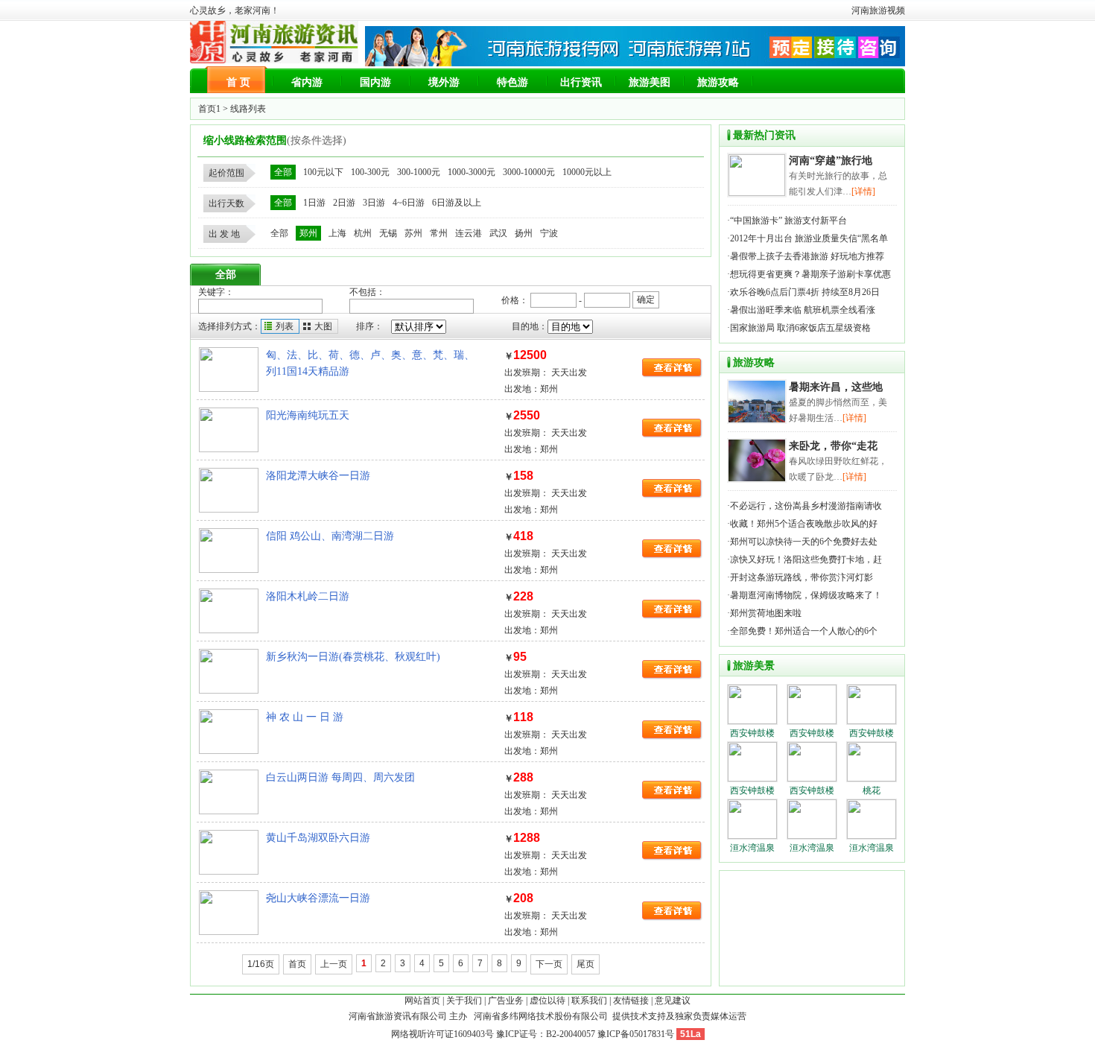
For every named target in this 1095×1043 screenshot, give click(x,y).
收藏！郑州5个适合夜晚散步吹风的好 (803, 524)
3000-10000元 (529, 172)
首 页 (238, 82)
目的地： (530, 326)
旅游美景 (754, 665)
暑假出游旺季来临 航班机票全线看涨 (803, 310)
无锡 (388, 233)
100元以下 (323, 172)
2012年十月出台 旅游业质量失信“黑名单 (809, 238)
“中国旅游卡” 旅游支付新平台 (788, 220)
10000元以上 (587, 172)
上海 (337, 233)
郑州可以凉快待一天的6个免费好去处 (803, 541)
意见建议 (673, 1000)
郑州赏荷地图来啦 (766, 613)
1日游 (314, 202)
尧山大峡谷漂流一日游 (318, 898)
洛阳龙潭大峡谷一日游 (318, 475)
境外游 (444, 82)
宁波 (549, 233)
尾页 (585, 964)
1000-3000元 (471, 172)
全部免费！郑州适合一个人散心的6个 (803, 631)
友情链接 (631, 1000)
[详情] (863, 191)
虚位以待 (547, 1000)
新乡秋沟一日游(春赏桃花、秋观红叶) (353, 656)
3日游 (374, 202)
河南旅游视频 (878, 10)
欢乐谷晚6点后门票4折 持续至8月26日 (806, 292)
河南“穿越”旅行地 (830, 160)
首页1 (209, 109)
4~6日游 (409, 202)
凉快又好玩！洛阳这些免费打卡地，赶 (806, 559)
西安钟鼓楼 (752, 733)
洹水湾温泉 (752, 848)
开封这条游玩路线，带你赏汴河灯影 (801, 577)
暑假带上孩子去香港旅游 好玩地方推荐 (807, 256)
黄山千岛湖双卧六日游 (318, 837)
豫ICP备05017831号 (635, 1034)
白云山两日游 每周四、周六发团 (340, 777)
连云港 (468, 233)
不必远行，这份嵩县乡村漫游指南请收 (806, 506)
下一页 (549, 964)
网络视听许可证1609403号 (442, 1034)
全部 (283, 172)
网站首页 (422, 1000)
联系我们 (589, 1000)
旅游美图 (649, 82)
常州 (439, 233)
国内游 (375, 82)
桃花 (871, 790)
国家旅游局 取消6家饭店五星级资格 (800, 328)
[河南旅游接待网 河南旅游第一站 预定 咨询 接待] (635, 63)
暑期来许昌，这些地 (836, 387)
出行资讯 (581, 82)
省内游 (307, 82)
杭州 (363, 233)
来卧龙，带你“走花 (833, 445)
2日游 (344, 202)
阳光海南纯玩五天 (307, 415)
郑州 (308, 233)
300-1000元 (418, 172)
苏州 (413, 233)
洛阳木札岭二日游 (307, 596)
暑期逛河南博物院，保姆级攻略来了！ (806, 595)
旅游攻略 (718, 82)
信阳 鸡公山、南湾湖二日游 (330, 536)
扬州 (524, 233)
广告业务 (506, 1000)
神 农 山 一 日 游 (304, 717)
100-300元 (370, 172)
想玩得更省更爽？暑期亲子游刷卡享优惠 (810, 274)
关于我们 (464, 1000)
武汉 (498, 233)
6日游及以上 (456, 202)
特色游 (512, 82)
